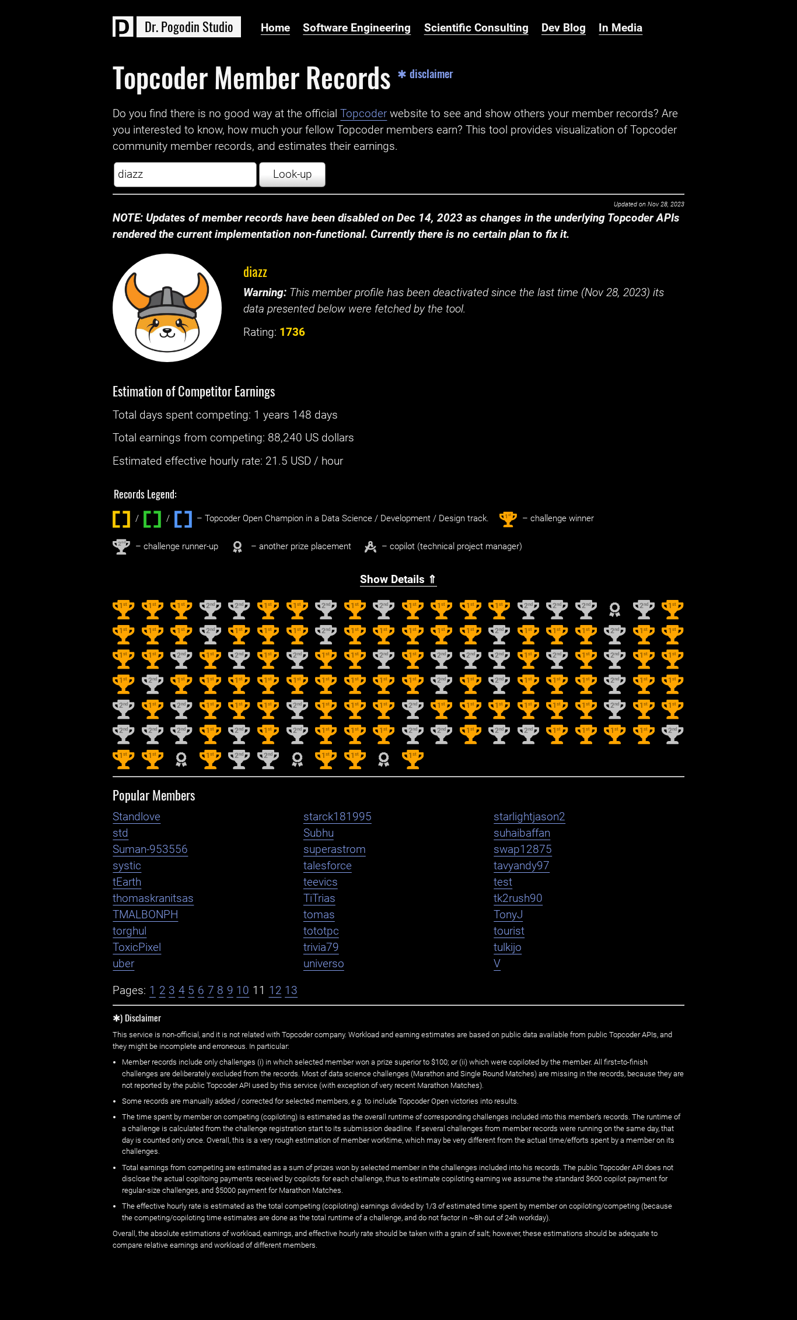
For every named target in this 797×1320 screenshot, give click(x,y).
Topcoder (363, 113)
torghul (129, 931)
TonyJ (508, 914)
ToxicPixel (137, 947)
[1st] (123, 616)
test (503, 882)
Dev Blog (563, 28)
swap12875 (523, 849)
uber (123, 963)
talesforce (327, 865)
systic (127, 865)
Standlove (136, 816)
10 (242, 990)
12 (275, 990)
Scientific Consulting (476, 28)
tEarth (127, 882)
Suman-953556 (150, 849)
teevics (320, 882)
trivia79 (321, 947)
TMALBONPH (145, 914)
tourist (509, 931)
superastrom (334, 849)
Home (275, 28)
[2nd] (210, 616)
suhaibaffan (522, 833)
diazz (255, 270)
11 (259, 990)
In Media (620, 28)
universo (323, 963)
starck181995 (337, 816)
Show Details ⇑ (398, 579)
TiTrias (319, 898)
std (120, 833)
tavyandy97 (522, 865)
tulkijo (508, 947)
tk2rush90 (518, 898)
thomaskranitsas (153, 898)
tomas (319, 914)
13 (291, 990)
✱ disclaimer (425, 74)
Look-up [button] (292, 174)
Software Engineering (357, 28)
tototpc (321, 931)
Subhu (318, 833)
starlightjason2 (529, 816)
